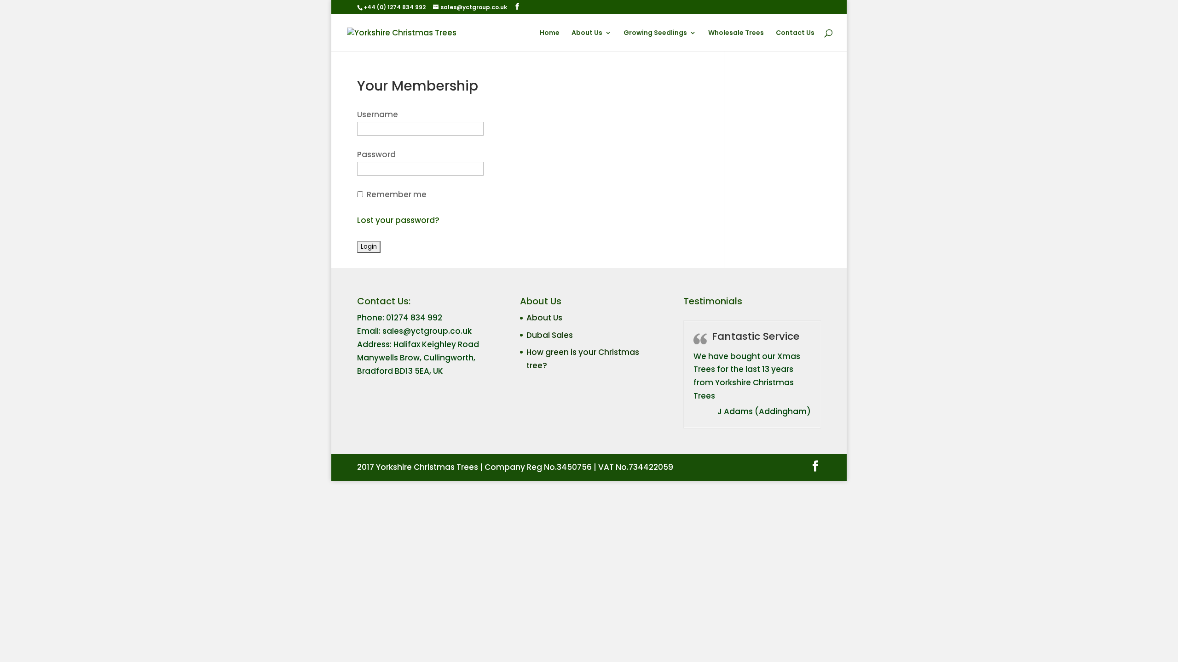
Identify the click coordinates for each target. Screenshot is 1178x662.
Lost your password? (398, 220)
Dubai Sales (549, 335)
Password (376, 154)
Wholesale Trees (736, 33)
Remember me (397, 194)
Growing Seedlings (655, 33)
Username (377, 114)
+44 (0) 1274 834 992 (395, 7)
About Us (587, 33)
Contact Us (795, 33)
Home (550, 33)
